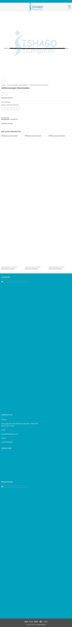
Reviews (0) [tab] (14, 119)
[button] (2, 7)
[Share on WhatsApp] (2, 108)
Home (3, 85)
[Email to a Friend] (12, 108)
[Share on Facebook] (6, 108)
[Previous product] (6, 94)
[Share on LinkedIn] (18, 108)
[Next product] (2, 94)
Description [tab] (5, 119)
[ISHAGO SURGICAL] (36, 7)
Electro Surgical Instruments (17, 85)
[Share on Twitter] (9, 108)
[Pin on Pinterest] (15, 108)
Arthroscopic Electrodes (39, 85)
